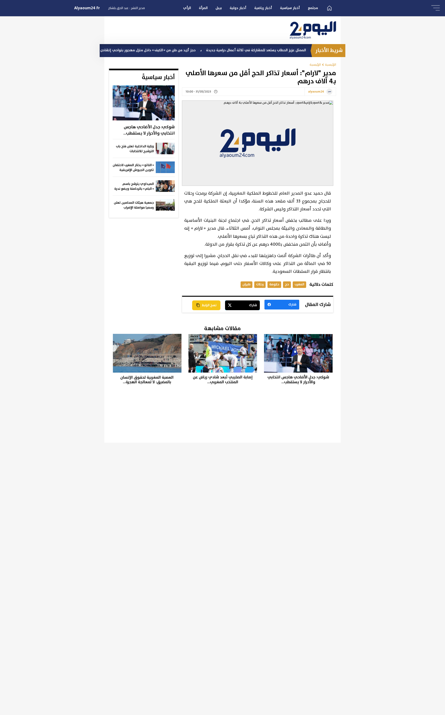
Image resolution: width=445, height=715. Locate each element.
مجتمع (313, 8)
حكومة (274, 284)
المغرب (299, 284)
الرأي (187, 8)
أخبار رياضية (263, 8)
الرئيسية (330, 64)
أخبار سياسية (290, 8)
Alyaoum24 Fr (87, 8)
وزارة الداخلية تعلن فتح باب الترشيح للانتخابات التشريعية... (135, 149)
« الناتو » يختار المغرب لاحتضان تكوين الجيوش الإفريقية (133, 168)
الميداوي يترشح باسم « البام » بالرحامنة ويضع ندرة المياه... (134, 186)
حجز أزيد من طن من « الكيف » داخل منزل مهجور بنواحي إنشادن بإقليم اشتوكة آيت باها (149, 50)
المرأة (203, 8)
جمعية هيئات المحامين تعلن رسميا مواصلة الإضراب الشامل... (134, 205)
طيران (246, 284)
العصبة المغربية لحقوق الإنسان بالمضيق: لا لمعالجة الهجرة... (147, 380)
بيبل (219, 8)
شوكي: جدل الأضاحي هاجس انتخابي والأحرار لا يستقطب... (149, 130)
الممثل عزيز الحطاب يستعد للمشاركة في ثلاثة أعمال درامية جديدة (275, 50)
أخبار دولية (238, 8)
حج (287, 284)
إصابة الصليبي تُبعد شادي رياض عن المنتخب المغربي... (223, 379)
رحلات (260, 284)
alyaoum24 (316, 92)
